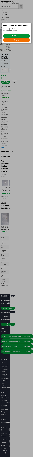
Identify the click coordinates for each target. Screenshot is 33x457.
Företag (18, 40)
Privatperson (18, 36)
